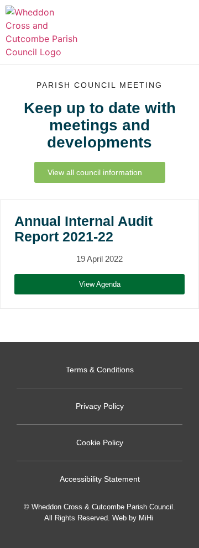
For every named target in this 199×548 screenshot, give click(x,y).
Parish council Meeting (99, 85)
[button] (183, 32)
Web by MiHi (132, 518)
